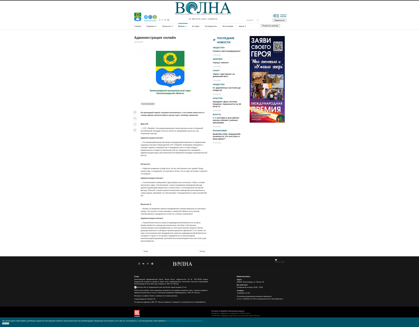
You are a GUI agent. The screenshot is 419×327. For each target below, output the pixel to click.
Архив (241, 26)
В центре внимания (148, 104)
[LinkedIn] (135, 112)
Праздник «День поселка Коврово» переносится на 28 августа (227, 104)
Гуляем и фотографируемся (226, 51)
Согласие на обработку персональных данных (227, 311)
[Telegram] (135, 130)
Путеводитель (211, 26)
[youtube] (148, 264)
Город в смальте (221, 62)
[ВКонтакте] (135, 118)
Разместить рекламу (270, 26)
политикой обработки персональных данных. (185, 321)
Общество (166, 26)
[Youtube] (162, 20)
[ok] (139, 264)
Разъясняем (220, 131)
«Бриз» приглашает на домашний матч (224, 75)
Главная (137, 26)
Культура (218, 98)
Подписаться (279, 20)
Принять (5, 323)
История (195, 26)
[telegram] (152, 264)
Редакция (151, 26)
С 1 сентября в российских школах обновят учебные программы (226, 120)
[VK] (165, 20)
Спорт (216, 70)
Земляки (217, 59)
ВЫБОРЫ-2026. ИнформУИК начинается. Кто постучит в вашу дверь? (226, 136)
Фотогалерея (227, 26)
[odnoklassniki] (159, 20)
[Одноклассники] (135, 124)
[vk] (143, 264)
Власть (181, 26)
